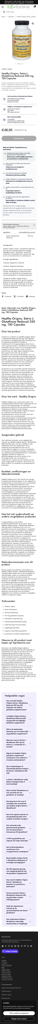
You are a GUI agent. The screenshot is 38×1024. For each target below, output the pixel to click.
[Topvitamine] (18, 7)
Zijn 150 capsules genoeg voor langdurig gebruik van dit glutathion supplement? (16, 871)
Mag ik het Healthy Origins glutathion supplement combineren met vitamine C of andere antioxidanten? (17, 756)
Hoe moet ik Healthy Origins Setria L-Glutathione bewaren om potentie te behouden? (17, 883)
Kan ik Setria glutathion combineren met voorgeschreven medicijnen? (17, 849)
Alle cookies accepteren (19, 1013)
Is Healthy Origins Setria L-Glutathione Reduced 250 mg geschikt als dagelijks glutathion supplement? (16, 719)
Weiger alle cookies (19, 1019)
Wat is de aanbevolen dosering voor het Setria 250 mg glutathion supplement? (17, 731)
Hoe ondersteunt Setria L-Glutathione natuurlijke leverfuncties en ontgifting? (16, 921)
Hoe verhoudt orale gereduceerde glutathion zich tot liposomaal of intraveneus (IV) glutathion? (16, 828)
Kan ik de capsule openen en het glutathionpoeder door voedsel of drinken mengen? (17, 816)
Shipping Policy (7, 977)
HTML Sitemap (7, 965)
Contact (4, 963)
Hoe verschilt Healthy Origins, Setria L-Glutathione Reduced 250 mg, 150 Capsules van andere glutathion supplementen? (17, 705)
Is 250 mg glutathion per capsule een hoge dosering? (17, 839)
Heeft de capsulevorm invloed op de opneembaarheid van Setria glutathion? (16, 909)
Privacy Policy (6, 972)
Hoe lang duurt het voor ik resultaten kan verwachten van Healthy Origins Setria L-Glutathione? (17, 804)
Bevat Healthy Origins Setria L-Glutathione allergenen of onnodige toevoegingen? (17, 860)
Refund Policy (6, 974)
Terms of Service (7, 979)
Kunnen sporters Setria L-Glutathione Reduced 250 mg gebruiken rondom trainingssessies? (16, 896)
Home (3, 17)
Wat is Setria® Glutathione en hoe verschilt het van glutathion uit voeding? (17, 792)
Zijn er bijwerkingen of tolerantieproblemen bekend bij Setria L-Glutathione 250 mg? (17, 769)
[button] (34, 7)
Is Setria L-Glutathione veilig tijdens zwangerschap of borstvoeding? (17, 781)
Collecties (11, 17)
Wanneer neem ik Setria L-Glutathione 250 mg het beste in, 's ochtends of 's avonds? (16, 743)
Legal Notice (6, 970)
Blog (3, 967)
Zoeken (4, 960)
